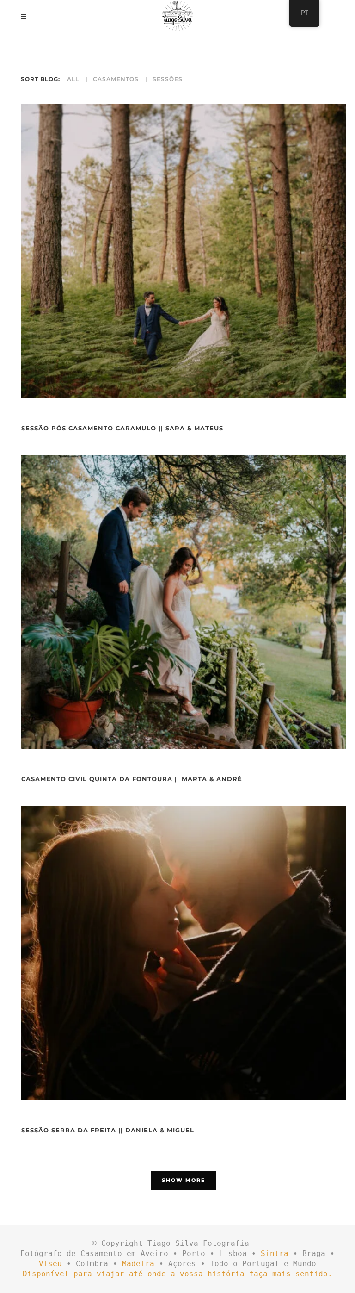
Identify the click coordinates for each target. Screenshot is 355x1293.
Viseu (50, 1263)
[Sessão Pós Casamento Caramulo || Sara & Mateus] (183, 251)
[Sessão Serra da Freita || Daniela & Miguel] (183, 953)
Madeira (138, 1263)
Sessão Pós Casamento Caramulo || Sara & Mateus (122, 428)
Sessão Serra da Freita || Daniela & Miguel (107, 1130)
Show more (183, 1180)
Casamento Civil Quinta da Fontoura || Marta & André (131, 779)
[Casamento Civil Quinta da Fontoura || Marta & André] (183, 602)
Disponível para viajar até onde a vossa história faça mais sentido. (177, 1273)
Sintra (274, 1253)
